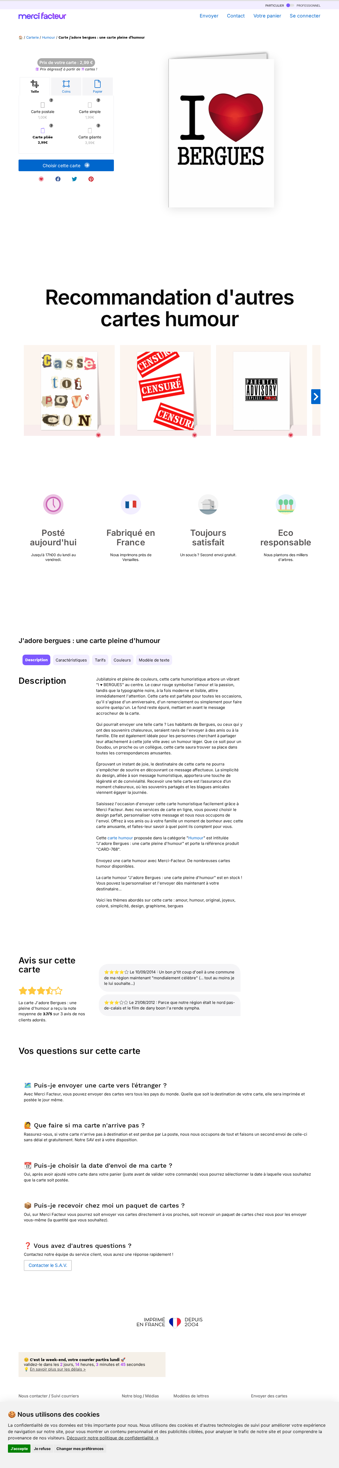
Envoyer (209, 16)
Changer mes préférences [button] (80, 1448)
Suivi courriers (65, 1395)
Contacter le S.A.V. (48, 1265)
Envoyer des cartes (269, 1395)
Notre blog (132, 1395)
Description (36, 660)
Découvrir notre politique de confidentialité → (113, 1437)
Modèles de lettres (191, 1395)
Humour (48, 37)
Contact (236, 16)
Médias (152, 1395)
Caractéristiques (71, 660)
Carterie (32, 37)
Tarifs (100, 660)
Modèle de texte (154, 660)
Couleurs (122, 660)
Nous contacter (33, 1395)
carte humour (120, 837)
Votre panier (267, 16)
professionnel (308, 5)
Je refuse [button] (42, 1448)
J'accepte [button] (19, 1448)
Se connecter (305, 16)
